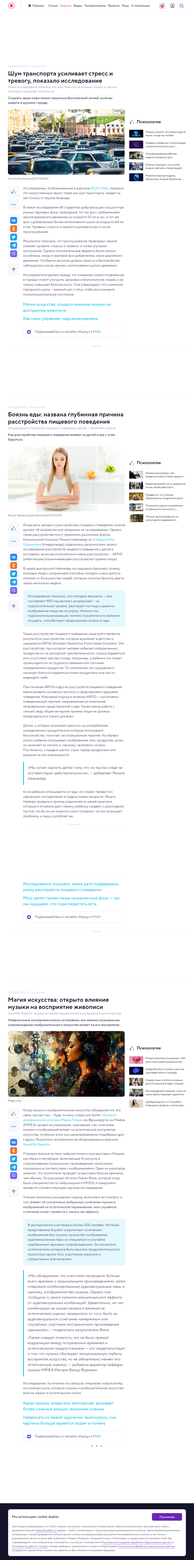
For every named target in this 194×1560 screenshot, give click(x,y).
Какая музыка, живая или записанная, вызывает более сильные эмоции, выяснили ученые (68, 1406)
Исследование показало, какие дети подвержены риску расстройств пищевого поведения (71, 887)
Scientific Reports (36, 1144)
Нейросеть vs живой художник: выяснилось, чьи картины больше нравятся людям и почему (69, 1420)
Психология (38, 66)
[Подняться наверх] (13, 269)
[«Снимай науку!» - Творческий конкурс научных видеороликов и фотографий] (162, 5)
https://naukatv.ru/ (46, 1530)
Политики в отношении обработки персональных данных (137, 1542)
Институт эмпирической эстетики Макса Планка (70, 1117)
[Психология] (13, 191)
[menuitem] (53, 5)
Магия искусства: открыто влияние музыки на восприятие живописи (67, 307)
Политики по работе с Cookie (30, 1546)
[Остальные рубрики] (13, 204)
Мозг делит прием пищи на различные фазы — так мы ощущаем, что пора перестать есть (71, 901)
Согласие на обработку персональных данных (147, 1546)
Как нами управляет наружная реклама (60, 318)
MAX (97, 331)
